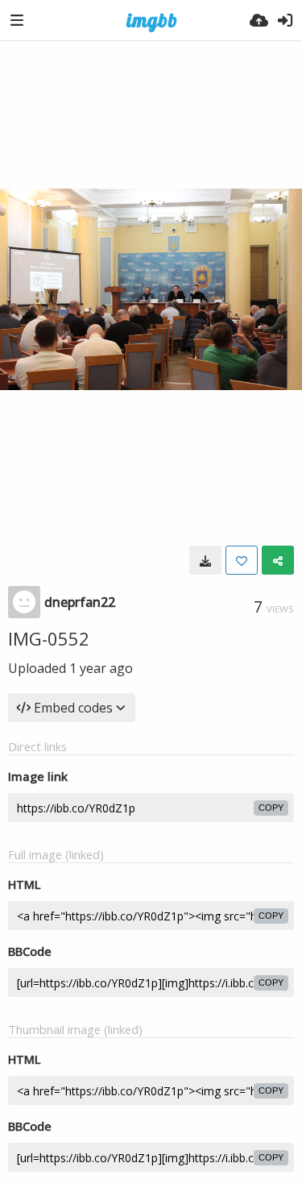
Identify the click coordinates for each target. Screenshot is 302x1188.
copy (271, 807)
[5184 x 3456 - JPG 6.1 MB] (205, 560)
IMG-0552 (48, 638)
